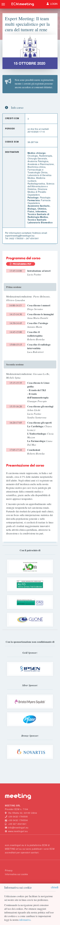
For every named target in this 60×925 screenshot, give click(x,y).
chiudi (54, 887)
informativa (24, 919)
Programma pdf (21, 263)
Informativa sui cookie (16, 874)
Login (54, 4)
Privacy (9, 870)
